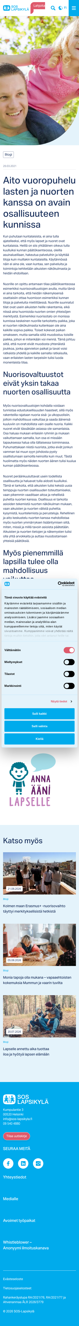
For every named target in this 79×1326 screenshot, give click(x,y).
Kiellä (39, 738)
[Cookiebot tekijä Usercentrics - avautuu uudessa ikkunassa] (58, 583)
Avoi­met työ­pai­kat (19, 1221)
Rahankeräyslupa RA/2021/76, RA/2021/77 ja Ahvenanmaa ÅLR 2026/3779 (34, 1299)
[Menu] (74, 8)
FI (60, 8)
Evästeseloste (13, 1279)
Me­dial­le (10, 1200)
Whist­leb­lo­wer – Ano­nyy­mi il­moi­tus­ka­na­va (26, 1246)
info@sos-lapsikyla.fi (17, 1119)
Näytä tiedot (59, 701)
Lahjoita (39, 6)
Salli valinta (39, 726)
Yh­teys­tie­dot (14, 1178)
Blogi (8, 155)
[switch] (69, 662)
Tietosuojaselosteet (17, 1288)
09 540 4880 (11, 1124)
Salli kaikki (39, 713)
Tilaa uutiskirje (16, 1136)
